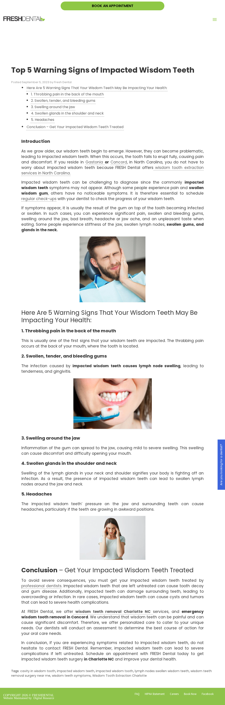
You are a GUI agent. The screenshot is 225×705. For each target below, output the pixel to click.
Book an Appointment (112, 5)
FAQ (137, 694)
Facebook (208, 694)
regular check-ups (38, 198)
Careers (174, 694)
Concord (119, 162)
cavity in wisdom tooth (37, 671)
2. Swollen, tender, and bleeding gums (63, 100)
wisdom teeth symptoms (71, 675)
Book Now (190, 694)
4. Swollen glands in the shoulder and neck (67, 113)
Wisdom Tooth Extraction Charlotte (119, 675)
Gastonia (95, 162)
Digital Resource (43, 698)
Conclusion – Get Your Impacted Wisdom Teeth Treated (75, 126)
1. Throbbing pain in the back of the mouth (67, 94)
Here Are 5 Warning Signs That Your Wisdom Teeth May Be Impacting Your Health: (97, 87)
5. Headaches (42, 119)
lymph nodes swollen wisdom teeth (162, 671)
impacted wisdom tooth (114, 671)
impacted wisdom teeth (75, 671)
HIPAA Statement (155, 694)
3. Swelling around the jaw (53, 106)
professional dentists (41, 586)
